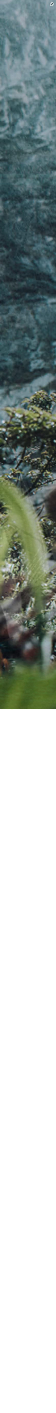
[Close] (52, 4)
